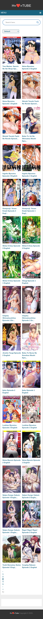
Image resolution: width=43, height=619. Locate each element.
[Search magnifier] (37, 22)
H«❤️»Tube (21, 5)
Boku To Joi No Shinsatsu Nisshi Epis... (29, 138)
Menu (4, 13)
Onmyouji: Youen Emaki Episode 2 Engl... (10, 210)
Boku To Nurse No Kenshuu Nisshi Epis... (29, 355)
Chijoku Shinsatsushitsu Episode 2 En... (9, 318)
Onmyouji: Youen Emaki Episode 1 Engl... (29, 210)
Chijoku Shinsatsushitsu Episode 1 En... (28, 318)
